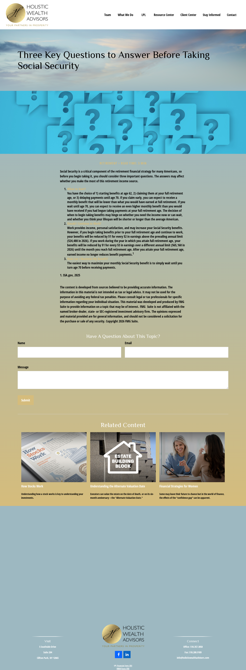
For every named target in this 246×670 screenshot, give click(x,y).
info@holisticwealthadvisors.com (193, 657)
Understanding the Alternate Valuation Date (117, 486)
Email (128, 343)
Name (21, 343)
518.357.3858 (196, 646)
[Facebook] (118, 654)
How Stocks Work (32, 486)
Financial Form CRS (124, 665)
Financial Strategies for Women (178, 486)
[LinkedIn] (127, 654)
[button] (107, 14)
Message (23, 367)
